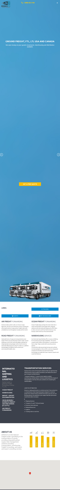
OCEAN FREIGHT (7, 390)
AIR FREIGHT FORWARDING (6, 409)
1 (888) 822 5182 (29, 3)
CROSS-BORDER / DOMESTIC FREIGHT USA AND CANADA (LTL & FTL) (8, 402)
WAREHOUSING (7, 393)
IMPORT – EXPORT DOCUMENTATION (8, 396)
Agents (15, 316)
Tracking (46, 309)
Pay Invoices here (45, 316)
